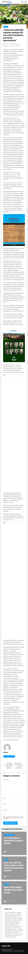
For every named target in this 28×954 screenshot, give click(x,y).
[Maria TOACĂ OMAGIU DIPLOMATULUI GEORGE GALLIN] (14, 892)
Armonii (6, 884)
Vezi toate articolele (9, 756)
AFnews (7, 44)
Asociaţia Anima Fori (7, 949)
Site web (5, 809)
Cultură (6, 26)
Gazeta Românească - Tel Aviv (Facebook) (12, 951)
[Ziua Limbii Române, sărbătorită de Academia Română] (14, 843)
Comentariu (6, 779)
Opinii (6, 859)
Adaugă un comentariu (9, 46)
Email (4, 804)
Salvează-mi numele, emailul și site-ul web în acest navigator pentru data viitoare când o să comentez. (13, 817)
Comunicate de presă (9, 835)
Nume (5, 798)
